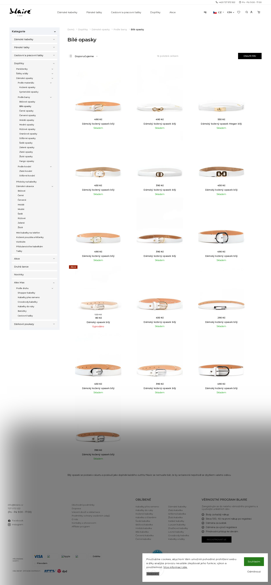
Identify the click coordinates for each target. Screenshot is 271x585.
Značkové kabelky (178, 528)
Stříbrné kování (27, 175)
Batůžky (22, 311)
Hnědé (21, 204)
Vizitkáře (20, 242)
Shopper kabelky (26, 293)
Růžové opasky (27, 129)
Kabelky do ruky (26, 306)
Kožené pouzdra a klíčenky (30, 237)
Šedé (20, 214)
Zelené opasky (26, 147)
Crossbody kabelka (178, 535)
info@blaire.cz (15, 504)
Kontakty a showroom (84, 522)
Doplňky (19, 63)
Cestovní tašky (25, 316)
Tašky (19, 251)
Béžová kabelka (144, 524)
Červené (22, 200)
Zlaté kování (25, 171)
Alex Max (19, 282)
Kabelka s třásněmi (146, 517)
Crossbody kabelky (27, 302)
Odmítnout (254, 571)
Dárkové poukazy (24, 324)
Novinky (19, 274)
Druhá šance (21, 266)
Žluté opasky (26, 156)
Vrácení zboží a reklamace (86, 512)
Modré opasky (26, 124)
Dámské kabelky (23, 39)
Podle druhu (22, 288)
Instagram (17, 524)
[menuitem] (67, 12)
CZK (229, 12)
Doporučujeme (84, 56)
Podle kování (24, 166)
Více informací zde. (175, 567)
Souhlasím (254, 561)
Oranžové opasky (28, 134)
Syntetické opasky (28, 92)
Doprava (76, 508)
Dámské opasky (24, 78)
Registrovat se (216, 539)
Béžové (22, 191)
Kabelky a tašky (176, 539)
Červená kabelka (145, 535)
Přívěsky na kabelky (26, 182)
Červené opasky (27, 115)
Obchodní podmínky (83, 504)
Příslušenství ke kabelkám (29, 246)
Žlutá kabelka (175, 517)
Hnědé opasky (26, 120)
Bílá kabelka (142, 531)
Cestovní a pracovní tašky (28, 55)
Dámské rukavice (25, 186)
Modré (21, 209)
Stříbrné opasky (27, 138)
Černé (21, 195)
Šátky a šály (22, 73)
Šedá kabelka (143, 521)
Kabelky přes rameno (29, 297)
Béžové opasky (27, 102)
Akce (17, 258)
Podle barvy (24, 97)
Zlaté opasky (26, 152)
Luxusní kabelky (176, 524)
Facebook (17, 520)
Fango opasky (26, 161)
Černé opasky (26, 111)
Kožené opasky (27, 87)
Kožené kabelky (144, 513)
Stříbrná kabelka (177, 513)
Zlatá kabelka (175, 510)
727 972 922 (14, 508)
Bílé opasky (25, 106)
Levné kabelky (176, 531)
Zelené (21, 223)
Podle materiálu (26, 83)
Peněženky (22, 69)
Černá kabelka (143, 539)
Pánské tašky (21, 47)
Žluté (20, 227)
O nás (75, 519)
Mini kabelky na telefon (28, 233)
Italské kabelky (176, 521)
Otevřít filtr (250, 56)
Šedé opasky (25, 143)
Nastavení (153, 573)
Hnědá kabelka (144, 528)
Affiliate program (81, 526)
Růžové (22, 218)
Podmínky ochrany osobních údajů (91, 515)
